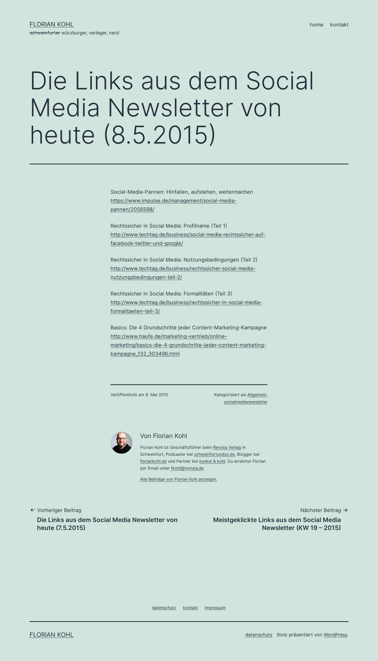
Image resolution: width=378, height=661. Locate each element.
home (316, 25)
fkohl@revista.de (187, 468)
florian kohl (52, 24)
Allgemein (256, 394)
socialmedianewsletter (245, 401)
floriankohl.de (153, 461)
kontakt (339, 25)
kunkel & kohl (212, 461)
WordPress (335, 634)
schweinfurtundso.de (214, 454)
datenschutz (259, 634)
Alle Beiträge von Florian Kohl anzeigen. (178, 479)
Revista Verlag (227, 447)
